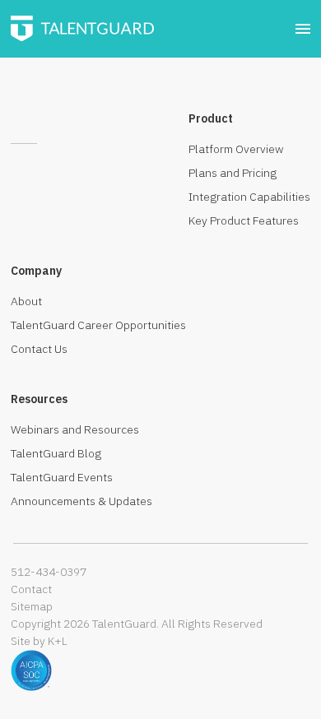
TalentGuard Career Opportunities (98, 325)
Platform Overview (236, 148)
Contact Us (39, 348)
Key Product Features (243, 220)
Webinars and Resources (75, 429)
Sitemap (32, 606)
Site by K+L (39, 640)
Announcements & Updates (81, 501)
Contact (31, 589)
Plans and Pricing (232, 172)
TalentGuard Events (62, 477)
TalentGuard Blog (56, 453)
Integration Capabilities (249, 196)
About (26, 301)
